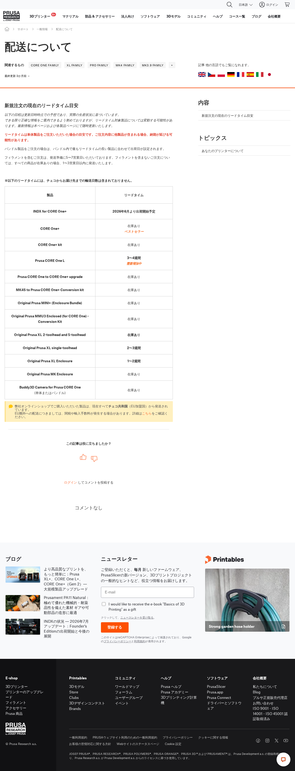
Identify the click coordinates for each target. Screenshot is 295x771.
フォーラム (123, 692)
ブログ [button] (256, 16)
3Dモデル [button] (173, 16)
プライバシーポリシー (117, 641)
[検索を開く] (229, 5)
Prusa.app (215, 692)
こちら (147, 413)
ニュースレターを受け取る (136, 617)
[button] (202, 74)
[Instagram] (267, 740)
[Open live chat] (283, 759)
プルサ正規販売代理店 (270, 697)
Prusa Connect (219, 697)
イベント (122, 703)
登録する (114, 627)
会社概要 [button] (274, 16)
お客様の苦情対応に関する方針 (90, 744)
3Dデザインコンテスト (87, 703)
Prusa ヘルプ (171, 686)
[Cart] (287, 5)
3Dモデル (76, 686)
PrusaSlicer (216, 686)
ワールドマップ (127, 686)
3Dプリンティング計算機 (179, 700)
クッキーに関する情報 (213, 737)
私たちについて (265, 686)
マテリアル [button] (70, 16)
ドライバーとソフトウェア (224, 705)
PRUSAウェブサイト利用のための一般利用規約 (125, 737)
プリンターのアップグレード (25, 694)
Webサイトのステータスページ (138, 744)
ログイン (70, 482)
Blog (256, 692)
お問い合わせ (263, 703)
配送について (64, 29)
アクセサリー (16, 708)
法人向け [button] (127, 16)
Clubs (74, 697)
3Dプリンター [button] (42, 15)
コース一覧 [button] (237, 16)
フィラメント (16, 702)
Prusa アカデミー (174, 692)
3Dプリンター (17, 686)
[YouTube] (285, 740)
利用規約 (139, 641)
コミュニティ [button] (196, 16)
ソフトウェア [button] (150, 16)
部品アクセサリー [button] (100, 16)
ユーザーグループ (129, 697)
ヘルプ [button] (218, 16)
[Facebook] (258, 740)
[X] (276, 740)
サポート (23, 29)
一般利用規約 (78, 737)
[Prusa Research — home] (11, 16)
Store (73, 692)
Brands (75, 708)
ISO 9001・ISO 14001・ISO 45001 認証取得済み (270, 713)
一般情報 (42, 29)
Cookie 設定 (173, 744)
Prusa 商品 (14, 713)
